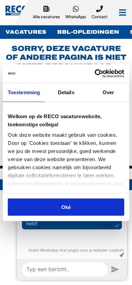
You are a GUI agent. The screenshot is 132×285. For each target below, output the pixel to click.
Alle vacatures (46, 16)
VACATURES (25, 32)
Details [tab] (66, 92)
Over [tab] (108, 92)
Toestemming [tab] (24, 92)
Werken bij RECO (17, 11)
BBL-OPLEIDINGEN (88, 32)
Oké (66, 207)
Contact (99, 16)
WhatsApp (75, 16)
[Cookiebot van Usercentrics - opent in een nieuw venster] (95, 73)
